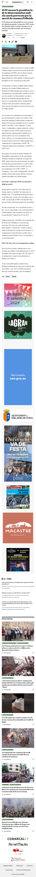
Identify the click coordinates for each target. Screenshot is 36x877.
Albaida (14, 276)
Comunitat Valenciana (9, 643)
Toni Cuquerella (7, 652)
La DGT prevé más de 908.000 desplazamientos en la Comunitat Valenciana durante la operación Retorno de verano (17, 603)
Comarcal (5, 784)
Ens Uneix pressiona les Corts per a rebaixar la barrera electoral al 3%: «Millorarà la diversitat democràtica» (17, 648)
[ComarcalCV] (18, 2)
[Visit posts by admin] (4, 36)
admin (9, 33)
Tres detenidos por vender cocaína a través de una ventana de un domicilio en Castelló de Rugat (18, 720)
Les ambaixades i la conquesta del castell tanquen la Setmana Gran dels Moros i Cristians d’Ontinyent (16, 755)
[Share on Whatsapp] (5, 41)
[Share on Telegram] (9, 41)
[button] (3, 2)
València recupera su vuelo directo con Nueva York (16, 593)
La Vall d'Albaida (7, 6)
